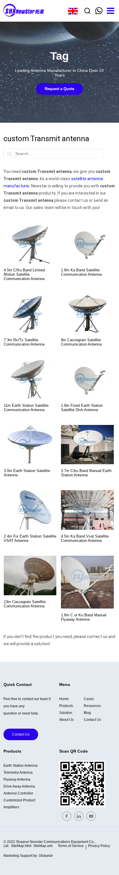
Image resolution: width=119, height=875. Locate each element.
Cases (89, 699)
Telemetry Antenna (18, 772)
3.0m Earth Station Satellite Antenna (27, 473)
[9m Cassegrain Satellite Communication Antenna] (87, 313)
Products (66, 706)
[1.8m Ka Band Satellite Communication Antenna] (87, 244)
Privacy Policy (99, 846)
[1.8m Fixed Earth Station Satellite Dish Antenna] (87, 379)
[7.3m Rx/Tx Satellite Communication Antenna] (30, 313)
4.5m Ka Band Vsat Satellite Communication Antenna (85, 538)
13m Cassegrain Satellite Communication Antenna (25, 604)
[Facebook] (66, 816)
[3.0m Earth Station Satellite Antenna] (30, 444)
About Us (66, 720)
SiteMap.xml (43, 846)
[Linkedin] (78, 816)
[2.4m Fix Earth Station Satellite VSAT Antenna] (30, 510)
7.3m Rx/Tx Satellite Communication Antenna (24, 342)
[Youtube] (91, 816)
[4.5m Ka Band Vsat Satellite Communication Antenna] (87, 510)
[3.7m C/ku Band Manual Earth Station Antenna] (87, 444)
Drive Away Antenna (19, 786)
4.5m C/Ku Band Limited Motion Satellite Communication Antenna (24, 274)
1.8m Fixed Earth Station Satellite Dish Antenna (82, 407)
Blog (87, 713)
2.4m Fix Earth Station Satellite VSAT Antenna (30, 538)
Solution (65, 713)
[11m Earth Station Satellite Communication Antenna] (30, 379)
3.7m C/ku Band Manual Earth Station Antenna (86, 473)
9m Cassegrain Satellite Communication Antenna (81, 342)
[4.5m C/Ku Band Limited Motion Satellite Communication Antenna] (30, 244)
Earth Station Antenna (20, 766)
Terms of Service (71, 846)
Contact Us (20, 734)
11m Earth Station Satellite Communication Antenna (26, 407)
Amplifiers (11, 807)
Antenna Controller (18, 793)
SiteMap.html (21, 846)
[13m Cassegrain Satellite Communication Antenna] (30, 575)
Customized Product (19, 800)
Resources (92, 706)
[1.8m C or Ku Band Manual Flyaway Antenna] (87, 582)
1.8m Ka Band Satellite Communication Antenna (81, 272)
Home (64, 699)
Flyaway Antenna (16, 779)
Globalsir (46, 856)
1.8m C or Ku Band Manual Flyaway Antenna (83, 617)
